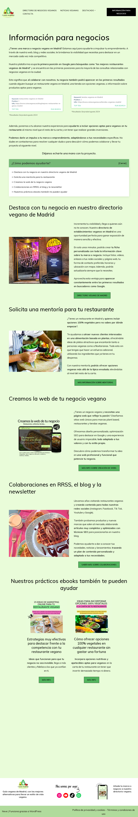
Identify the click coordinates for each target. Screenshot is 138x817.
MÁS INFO (46, 680)
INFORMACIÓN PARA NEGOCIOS (121, 12)
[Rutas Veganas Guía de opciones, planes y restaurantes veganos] (10, 12)
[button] (95, 10)
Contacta (28, 14)
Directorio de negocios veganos (40, 10)
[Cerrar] (122, 163)
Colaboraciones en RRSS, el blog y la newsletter (38, 187)
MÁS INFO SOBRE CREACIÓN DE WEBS (99, 468)
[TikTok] (72, 795)
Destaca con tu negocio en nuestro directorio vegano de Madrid (45, 172)
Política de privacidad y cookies (89, 810)
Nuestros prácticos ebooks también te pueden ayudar (40, 191)
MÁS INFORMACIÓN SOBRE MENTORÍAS (95, 382)
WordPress (35, 811)
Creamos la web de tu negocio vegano (33, 182)
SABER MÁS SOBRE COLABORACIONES (99, 564)
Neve (4, 811)
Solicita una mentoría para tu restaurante (34, 177)
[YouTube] (65, 795)
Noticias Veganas (69, 10)
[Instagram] (59, 795)
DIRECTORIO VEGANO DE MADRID (92, 295)
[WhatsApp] (78, 795)
